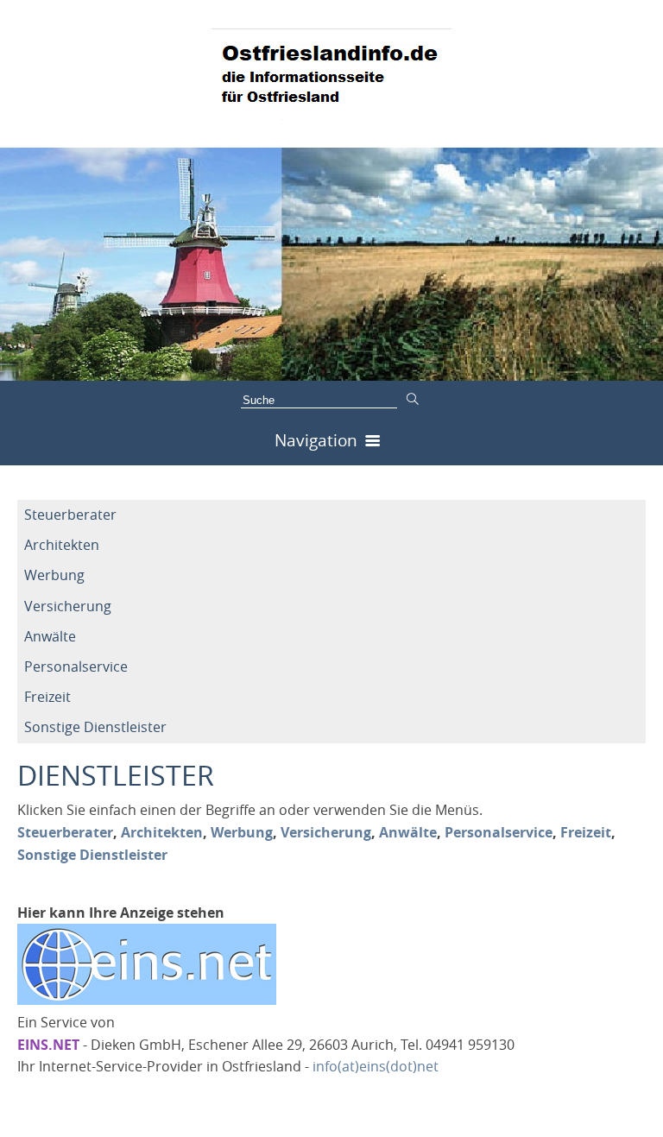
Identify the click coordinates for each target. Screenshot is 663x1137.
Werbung (54, 574)
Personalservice (76, 666)
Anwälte (50, 636)
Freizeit (47, 696)
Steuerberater (70, 514)
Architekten (61, 544)
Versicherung (67, 606)
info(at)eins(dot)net (376, 1066)
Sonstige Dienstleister (95, 726)
